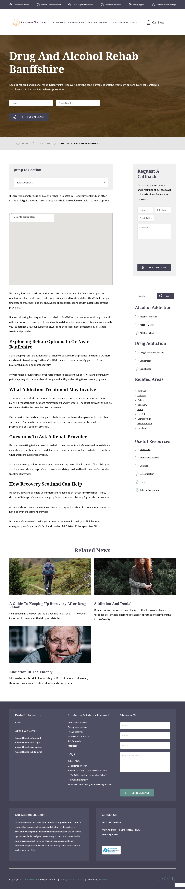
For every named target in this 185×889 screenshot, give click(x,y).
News (142, 481)
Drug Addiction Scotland (152, 352)
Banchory (142, 404)
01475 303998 (113, 822)
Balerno (141, 400)
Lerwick (141, 414)
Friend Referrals (76, 731)
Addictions (145, 449)
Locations (44, 143)
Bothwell (141, 390)
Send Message (157, 267)
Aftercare (72, 745)
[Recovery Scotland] (30, 22)
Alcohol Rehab (59, 22)
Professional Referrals (79, 736)
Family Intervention (77, 727)
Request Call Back (33, 116)
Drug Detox (145, 360)
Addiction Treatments (98, 22)
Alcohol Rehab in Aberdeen (28, 747)
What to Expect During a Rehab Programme (89, 784)
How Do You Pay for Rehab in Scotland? (87, 770)
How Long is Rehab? (78, 779)
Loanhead (142, 428)
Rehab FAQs (74, 761)
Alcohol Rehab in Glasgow (28, 742)
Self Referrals (74, 741)
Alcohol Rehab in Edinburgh (28, 751)
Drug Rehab (145, 368)
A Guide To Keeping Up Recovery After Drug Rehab (47, 605)
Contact (135, 22)
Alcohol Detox (147, 324)
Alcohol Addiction (149, 316)
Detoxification (147, 473)
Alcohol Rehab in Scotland (28, 737)
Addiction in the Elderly (30, 672)
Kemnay (141, 395)
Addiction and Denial (113, 603)
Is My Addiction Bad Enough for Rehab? (87, 775)
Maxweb (103, 879)
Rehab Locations (76, 22)
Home (25, 143)
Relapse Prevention (149, 490)
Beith (140, 409)
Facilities (123, 22)
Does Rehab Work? (77, 765)
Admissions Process (149, 457)
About (114, 22)
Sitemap (80, 879)
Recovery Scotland (29, 879)
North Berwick (144, 423)
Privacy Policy (67, 879)
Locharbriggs (144, 418)
